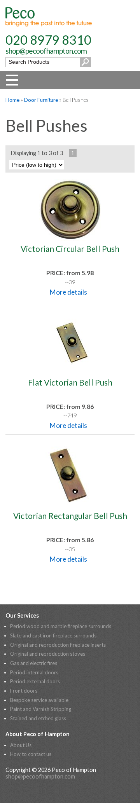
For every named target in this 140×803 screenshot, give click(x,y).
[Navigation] (12, 80)
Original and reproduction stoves (47, 654)
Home (12, 100)
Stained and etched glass (38, 718)
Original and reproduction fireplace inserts (58, 645)
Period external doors (35, 681)
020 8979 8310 (48, 39)
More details (68, 292)
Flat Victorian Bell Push (70, 382)
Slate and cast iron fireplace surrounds (53, 635)
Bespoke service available (39, 700)
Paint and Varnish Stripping (40, 709)
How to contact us (30, 754)
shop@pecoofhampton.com (46, 50)
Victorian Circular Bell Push (70, 248)
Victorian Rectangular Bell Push (70, 515)
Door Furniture (41, 100)
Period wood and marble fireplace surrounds (60, 626)
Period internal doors (34, 672)
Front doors (23, 691)
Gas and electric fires (33, 663)
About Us (21, 745)
